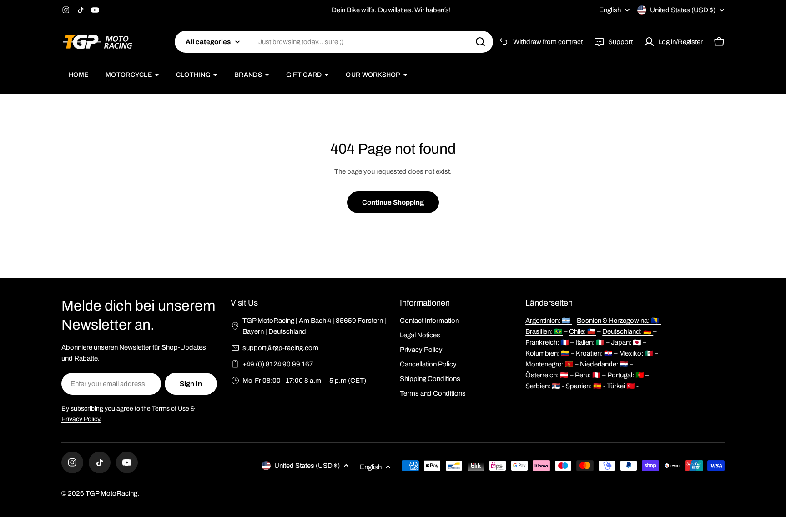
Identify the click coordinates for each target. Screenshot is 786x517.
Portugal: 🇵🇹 (625, 375)
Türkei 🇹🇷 (621, 386)
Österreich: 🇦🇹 (547, 375)
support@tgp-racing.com (280, 347)
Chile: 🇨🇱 (582, 331)
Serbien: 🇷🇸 (543, 386)
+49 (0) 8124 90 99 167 (277, 364)
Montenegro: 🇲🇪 (549, 364)
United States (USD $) (682, 10)
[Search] (480, 41)
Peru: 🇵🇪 (588, 375)
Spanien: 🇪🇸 (583, 386)
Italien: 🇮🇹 (590, 342)
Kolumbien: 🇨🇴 (547, 353)
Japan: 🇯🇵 (626, 342)
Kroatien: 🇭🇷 (594, 353)
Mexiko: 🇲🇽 (636, 353)
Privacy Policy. (81, 419)
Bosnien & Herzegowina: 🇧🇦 (619, 320)
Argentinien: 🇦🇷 (548, 320)
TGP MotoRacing (111, 493)
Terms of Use (170, 408)
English (610, 10)
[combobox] (334, 42)
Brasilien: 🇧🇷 (544, 331)
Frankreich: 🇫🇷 (547, 342)
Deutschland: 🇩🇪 (627, 331)
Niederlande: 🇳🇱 (604, 364)
